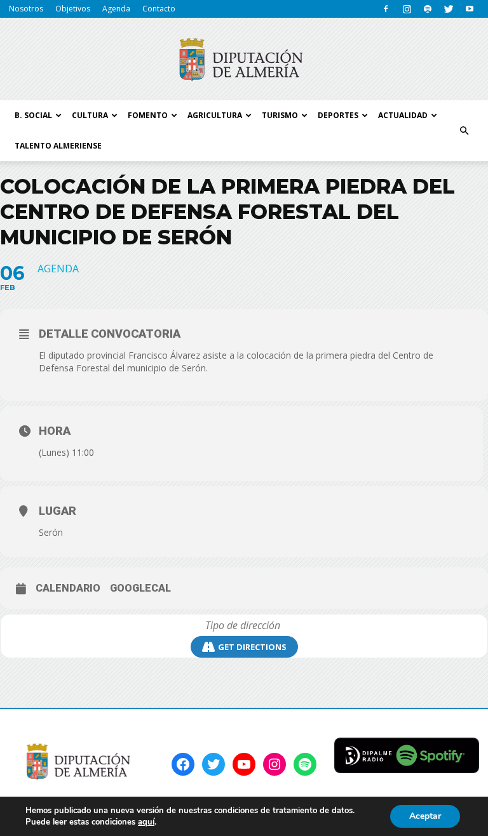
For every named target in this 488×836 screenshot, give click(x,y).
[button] (464, 131)
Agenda (116, 8)
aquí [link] (146, 822)
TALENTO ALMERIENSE (58, 145)
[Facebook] (385, 9)
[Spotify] (427, 9)
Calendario (68, 588)
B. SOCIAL (33, 115)
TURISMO (280, 115)
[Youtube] (469, 9)
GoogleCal (140, 588)
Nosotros (26, 8)
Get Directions (252, 647)
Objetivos (72, 8)
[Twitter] (448, 9)
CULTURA (90, 115)
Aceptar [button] (425, 816)
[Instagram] (406, 9)
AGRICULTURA (214, 115)
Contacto (158, 8)
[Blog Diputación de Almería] (244, 59)
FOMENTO (148, 115)
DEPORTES (338, 115)
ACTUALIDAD (403, 115)
